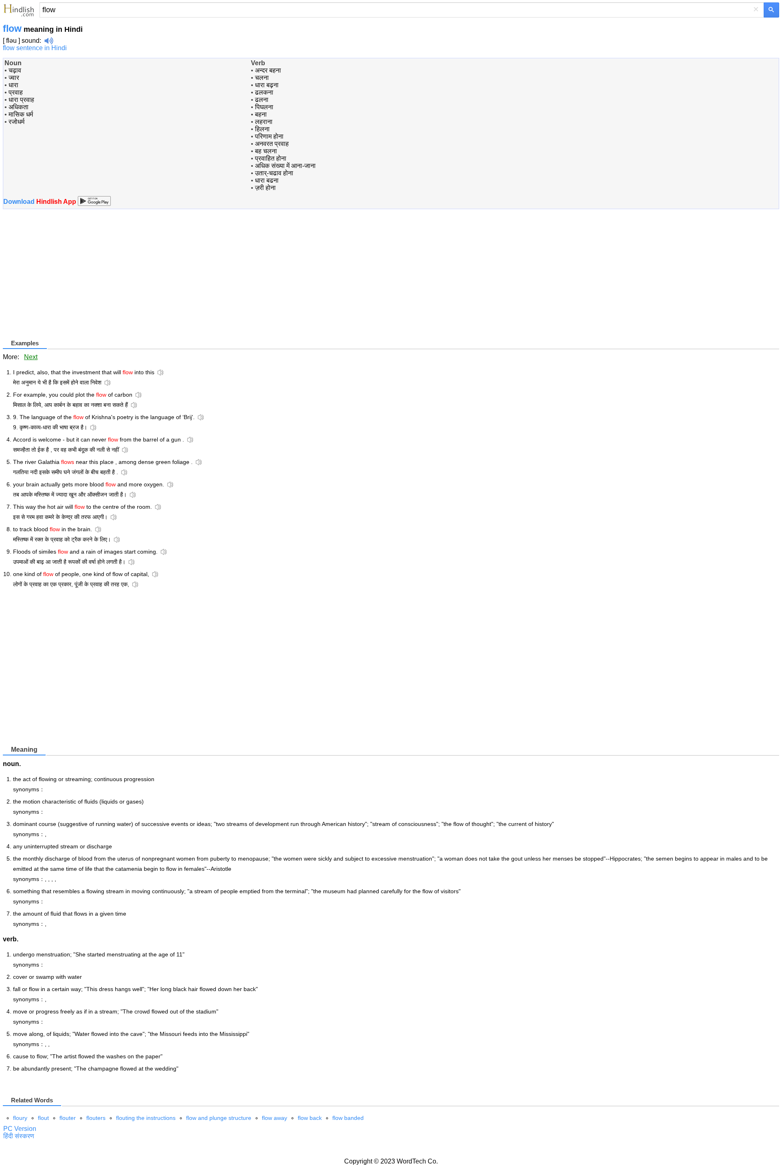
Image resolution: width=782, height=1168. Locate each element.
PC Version (19, 1128)
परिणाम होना (269, 136)
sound (31, 40)
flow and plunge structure (218, 1118)
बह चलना (266, 151)
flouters (95, 1118)
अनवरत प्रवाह (272, 143)
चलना (262, 77)
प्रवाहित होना (270, 158)
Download (40, 201)
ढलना (261, 99)
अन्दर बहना (268, 70)
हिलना (262, 129)
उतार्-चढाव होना (274, 173)
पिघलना (264, 107)
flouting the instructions (146, 1118)
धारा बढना (267, 180)
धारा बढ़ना (267, 85)
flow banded (348, 1118)
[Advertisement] (71, 281)
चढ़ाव (15, 70)
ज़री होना (265, 187)
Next (30, 356)
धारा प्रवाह (21, 99)
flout (43, 1118)
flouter (67, 1118)
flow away (274, 1118)
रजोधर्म (16, 121)
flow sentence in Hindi (35, 47)
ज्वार (14, 77)
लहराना (263, 121)
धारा (13, 85)
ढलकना (264, 92)
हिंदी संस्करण (18, 1136)
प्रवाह (16, 92)
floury (20, 1118)
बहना (261, 114)
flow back (310, 1118)
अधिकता (19, 107)
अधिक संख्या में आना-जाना (285, 165)
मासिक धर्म (21, 114)
